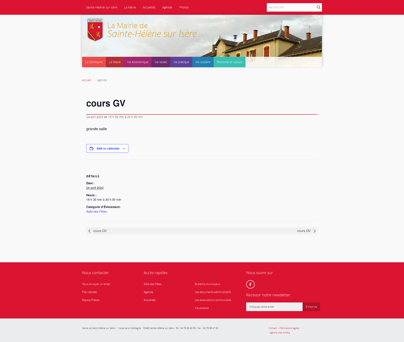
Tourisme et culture (229, 62)
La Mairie (130, 7)
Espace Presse (91, 300)
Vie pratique (181, 62)
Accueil (86, 80)
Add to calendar (108, 148)
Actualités (149, 7)
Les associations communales (213, 300)
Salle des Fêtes (96, 211)
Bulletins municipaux (207, 284)
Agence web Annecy (279, 332)
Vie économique (137, 62)
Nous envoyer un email (96, 284)
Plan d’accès (89, 292)
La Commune (94, 62)
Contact (273, 328)
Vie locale (161, 62)
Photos (184, 7)
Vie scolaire (202, 62)
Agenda (167, 7)
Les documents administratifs (213, 292)
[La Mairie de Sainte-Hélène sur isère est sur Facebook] (250, 284)
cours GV (99, 230)
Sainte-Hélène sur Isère (101, 7)
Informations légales (289, 328)
